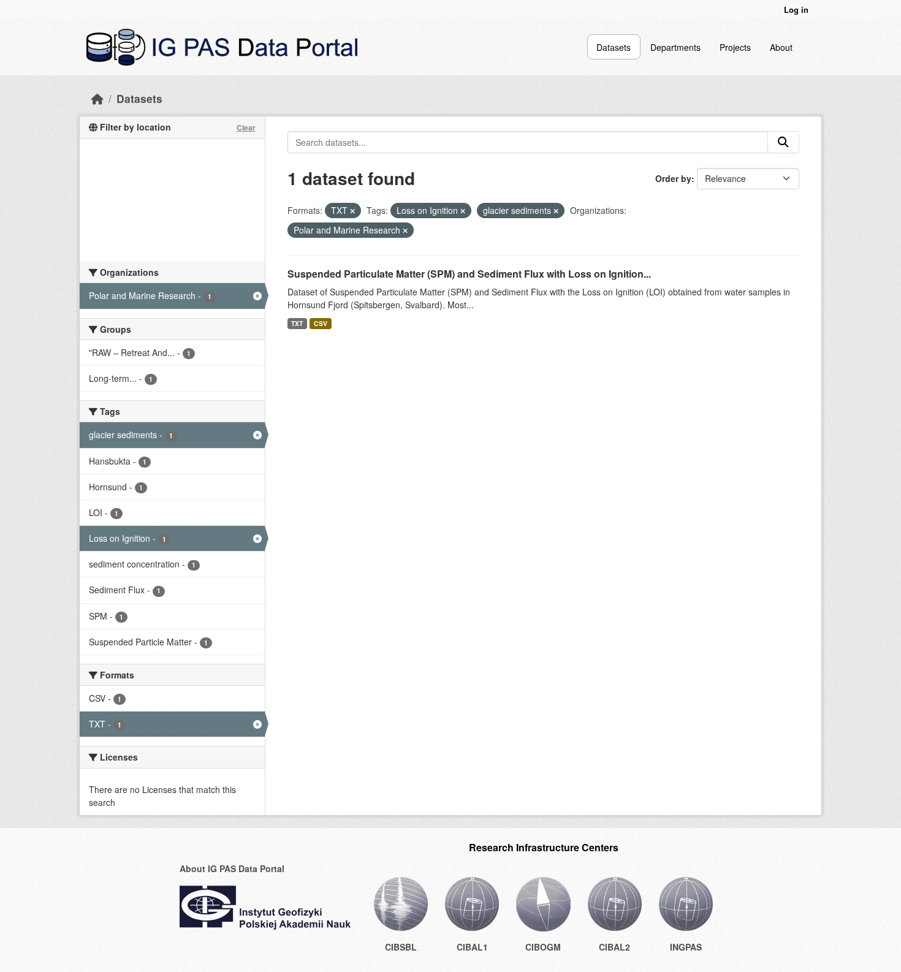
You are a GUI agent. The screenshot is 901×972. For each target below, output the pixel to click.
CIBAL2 (614, 947)
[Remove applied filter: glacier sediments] (555, 211)
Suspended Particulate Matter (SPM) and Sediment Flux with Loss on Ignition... (469, 274)
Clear (246, 127)
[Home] (97, 98)
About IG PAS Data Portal (232, 868)
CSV (320, 323)
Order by (673, 178)
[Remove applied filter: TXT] (352, 211)
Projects (735, 47)
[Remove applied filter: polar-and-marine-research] (405, 230)
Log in (796, 9)
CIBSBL (401, 947)
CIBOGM (543, 947)
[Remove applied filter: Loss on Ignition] (462, 211)
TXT (297, 323)
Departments (675, 47)
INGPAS (686, 947)
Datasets (613, 47)
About (781, 47)
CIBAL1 (472, 947)
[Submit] (783, 142)
